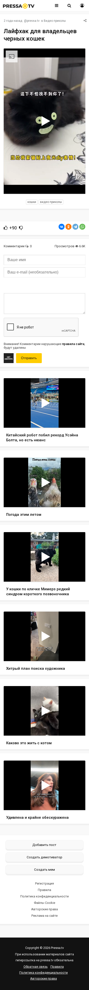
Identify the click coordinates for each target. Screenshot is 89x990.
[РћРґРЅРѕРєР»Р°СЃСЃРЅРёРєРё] (68, 227)
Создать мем (44, 869)
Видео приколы (55, 21)
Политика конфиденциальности (44, 896)
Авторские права (44, 909)
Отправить (29, 358)
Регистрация (44, 883)
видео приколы (51, 202)
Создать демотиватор (44, 857)
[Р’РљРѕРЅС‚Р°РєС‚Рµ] (62, 227)
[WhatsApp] (82, 227)
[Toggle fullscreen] (76, 185)
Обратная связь (35, 966)
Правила (44, 890)
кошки (31, 202)
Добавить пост (44, 845)
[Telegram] (75, 227)
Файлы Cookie (44, 903)
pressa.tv (33, 21)
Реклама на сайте (44, 915)
